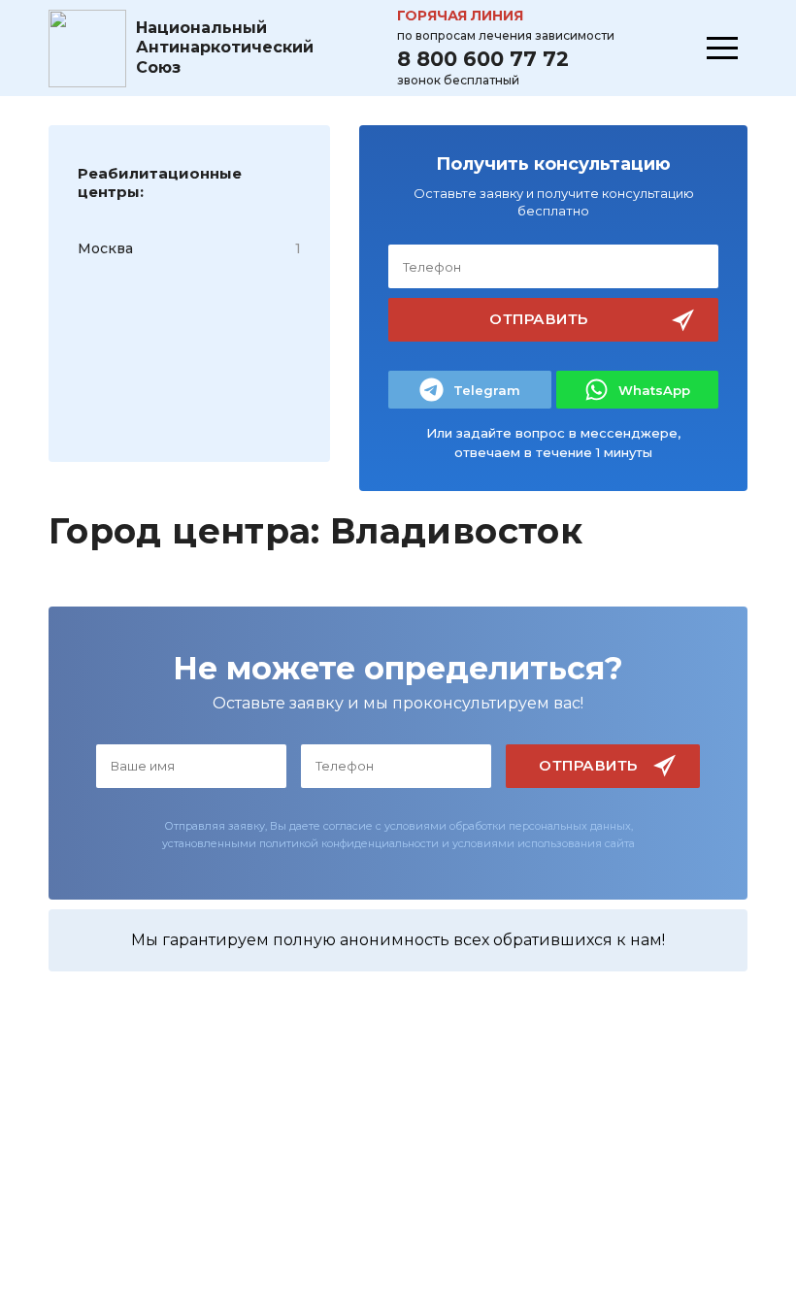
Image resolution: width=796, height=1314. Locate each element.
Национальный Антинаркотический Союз (225, 47)
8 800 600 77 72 (483, 59)
